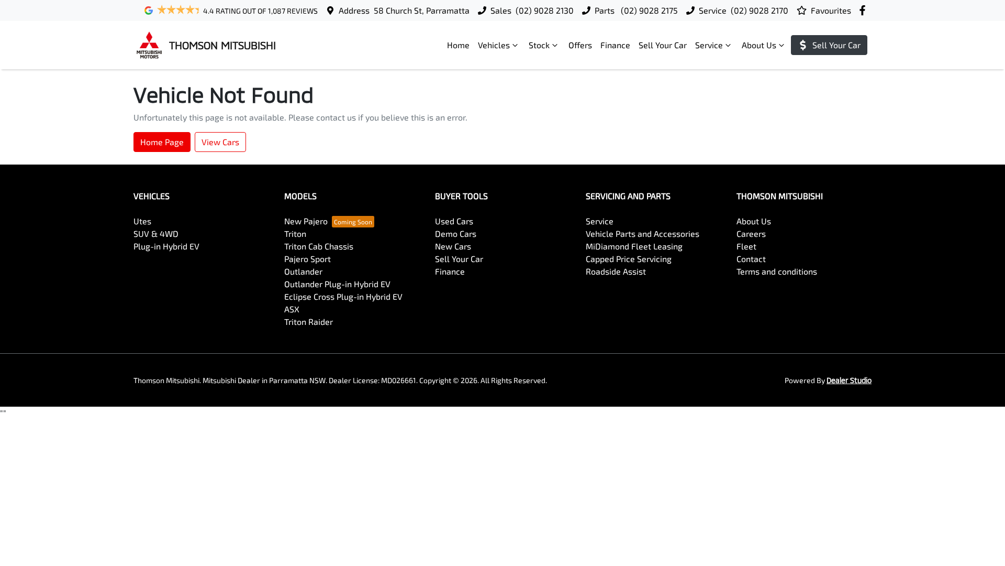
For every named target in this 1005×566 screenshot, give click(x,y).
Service (709, 45)
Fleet (746, 246)
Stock (539, 45)
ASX (291, 309)
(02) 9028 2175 (648, 10)
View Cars (220, 142)
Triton (295, 233)
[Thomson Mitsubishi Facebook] (864, 10)
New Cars (453, 246)
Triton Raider (308, 321)
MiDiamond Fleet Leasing (634, 246)
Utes (142, 221)
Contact (751, 259)
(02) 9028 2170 (759, 10)
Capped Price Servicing (629, 259)
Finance (615, 45)
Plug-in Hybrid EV (166, 246)
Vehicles (494, 45)
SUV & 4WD (155, 233)
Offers (580, 45)
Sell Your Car (663, 45)
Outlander (303, 271)
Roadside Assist (616, 271)
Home (458, 45)
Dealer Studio (849, 380)
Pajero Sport (307, 259)
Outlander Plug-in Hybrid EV (337, 284)
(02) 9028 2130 (545, 10)
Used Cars (454, 221)
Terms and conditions (776, 271)
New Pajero (306, 221)
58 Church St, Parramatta (422, 10)
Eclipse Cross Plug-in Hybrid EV (343, 296)
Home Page (162, 142)
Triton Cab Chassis (318, 246)
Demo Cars (455, 233)
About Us (759, 45)
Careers (751, 233)
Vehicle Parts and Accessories (642, 233)
